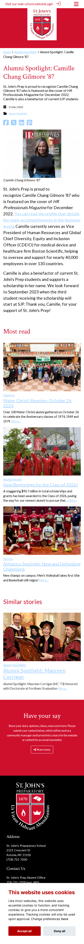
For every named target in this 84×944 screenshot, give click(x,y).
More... (16, 421)
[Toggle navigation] (76, 4)
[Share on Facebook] (6, 123)
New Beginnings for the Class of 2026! (40, 484)
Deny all (59, 931)
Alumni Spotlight (25, 52)
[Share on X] (13, 123)
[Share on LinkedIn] (21, 123)
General (8, 395)
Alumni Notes (12, 479)
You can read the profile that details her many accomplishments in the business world (42, 220)
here (64, 919)
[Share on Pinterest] (29, 123)
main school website (31, 4)
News (7, 52)
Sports (8, 559)
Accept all (24, 931)
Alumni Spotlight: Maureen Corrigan (34, 673)
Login (49, 4)
